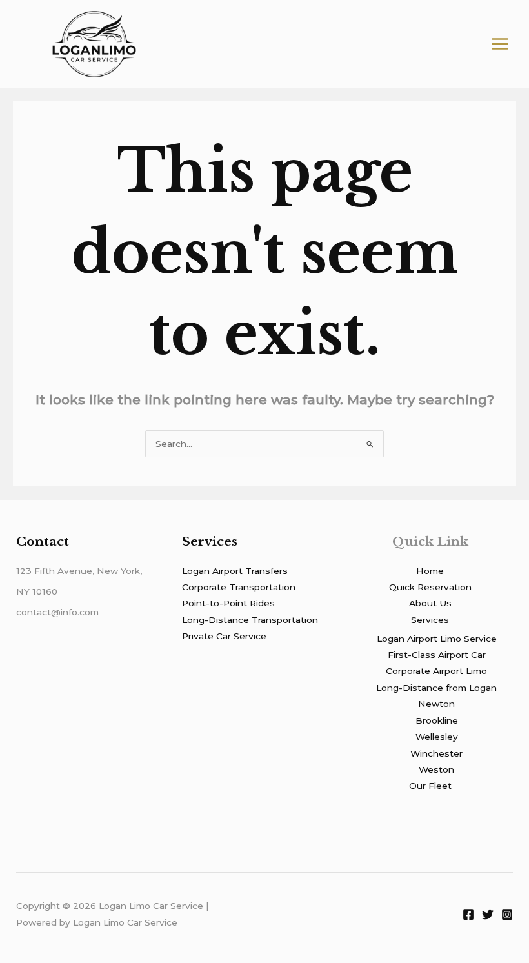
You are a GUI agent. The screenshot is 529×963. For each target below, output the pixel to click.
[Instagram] (507, 914)
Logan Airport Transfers (235, 571)
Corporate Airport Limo (436, 671)
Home (430, 571)
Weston (436, 769)
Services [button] (430, 620)
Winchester (436, 753)
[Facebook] (468, 914)
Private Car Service (224, 636)
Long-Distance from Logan (436, 687)
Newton (436, 704)
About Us (430, 603)
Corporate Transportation (238, 587)
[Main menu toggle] (500, 44)
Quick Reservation (430, 587)
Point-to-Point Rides (228, 603)
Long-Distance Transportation (250, 620)
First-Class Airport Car (437, 655)
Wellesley (436, 736)
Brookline (436, 720)
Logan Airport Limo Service (437, 638)
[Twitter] (488, 914)
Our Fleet (430, 785)
